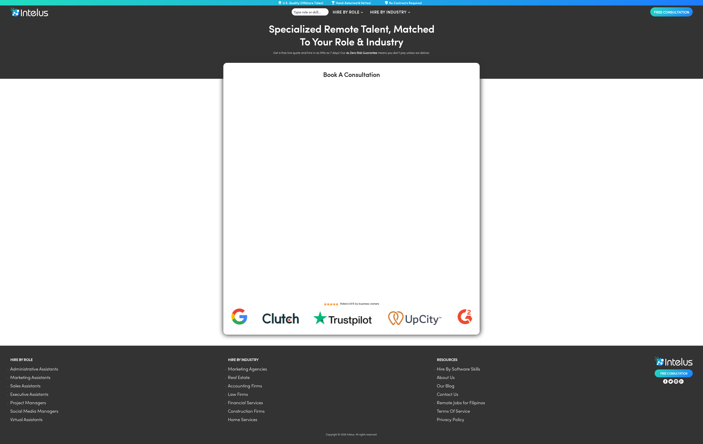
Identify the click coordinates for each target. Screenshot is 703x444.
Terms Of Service (453, 411)
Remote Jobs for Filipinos (461, 403)
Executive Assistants (29, 395)
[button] (347, 11)
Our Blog (445, 386)
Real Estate (239, 378)
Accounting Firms (245, 386)
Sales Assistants (25, 386)
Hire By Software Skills (458, 369)
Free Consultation (671, 12)
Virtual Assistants (26, 420)
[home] (29, 11)
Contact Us (447, 395)
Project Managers (28, 403)
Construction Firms (246, 411)
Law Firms (238, 395)
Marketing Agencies (247, 369)
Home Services (242, 420)
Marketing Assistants (30, 378)
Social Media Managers (34, 411)
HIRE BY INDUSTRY (388, 12)
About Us (446, 378)
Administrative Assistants (34, 369)
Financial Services (245, 403)
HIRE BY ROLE (346, 12)
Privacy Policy (450, 420)
